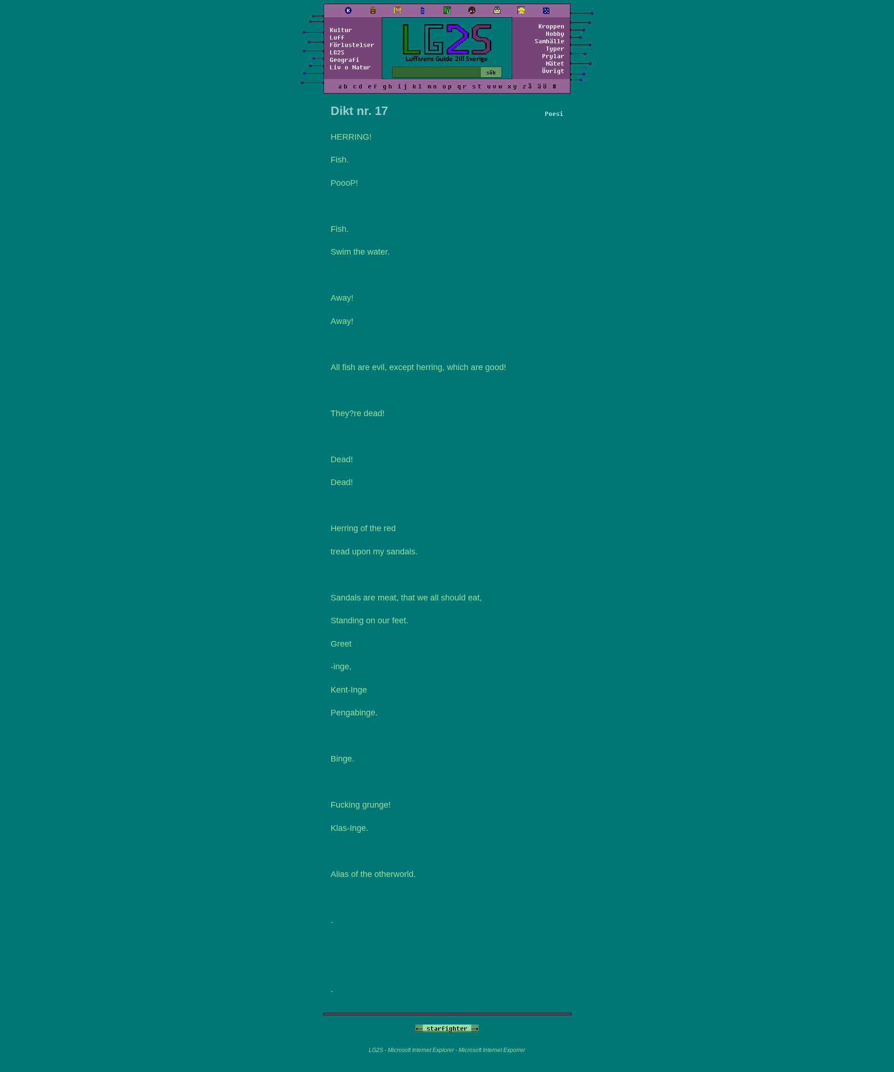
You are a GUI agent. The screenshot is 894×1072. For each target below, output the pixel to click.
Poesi (554, 113)
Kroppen (551, 26)
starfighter (447, 1028)
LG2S (337, 52)
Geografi (344, 59)
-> (475, 1028)
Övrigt (553, 70)
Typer (555, 48)
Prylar (553, 56)
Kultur (341, 30)
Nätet (555, 63)
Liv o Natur (350, 67)
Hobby (555, 33)
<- (419, 1028)
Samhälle (549, 41)
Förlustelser (352, 44)
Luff (337, 37)
